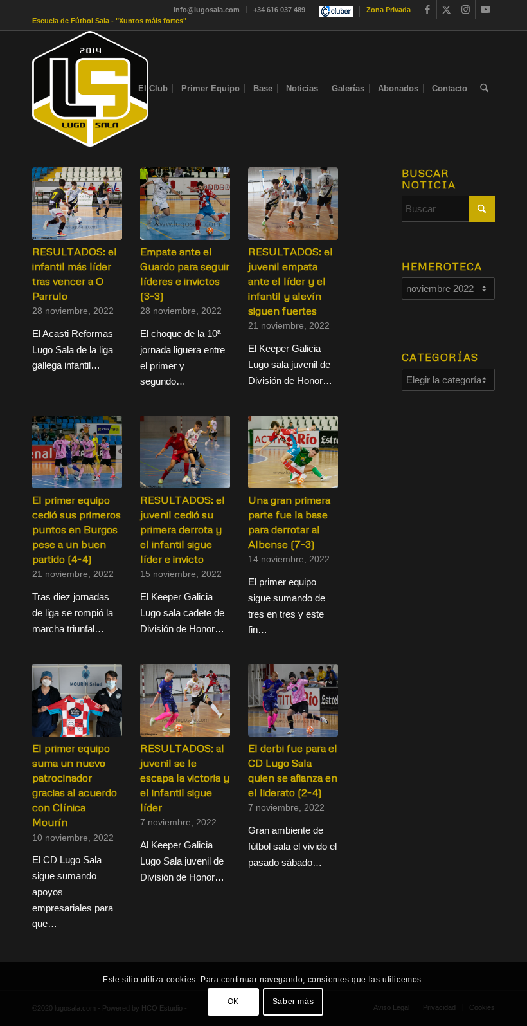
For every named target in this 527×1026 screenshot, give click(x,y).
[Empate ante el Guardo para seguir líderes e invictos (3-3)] (185, 203)
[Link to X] (446, 9)
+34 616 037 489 (279, 10)
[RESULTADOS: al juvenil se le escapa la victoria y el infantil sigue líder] (185, 700)
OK (233, 1001)
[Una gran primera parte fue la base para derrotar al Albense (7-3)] (293, 452)
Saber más (293, 1001)
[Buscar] (484, 89)
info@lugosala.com (207, 10)
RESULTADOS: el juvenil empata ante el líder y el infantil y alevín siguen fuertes (290, 280)
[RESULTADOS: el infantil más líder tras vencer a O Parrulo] (77, 203)
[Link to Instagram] (465, 9)
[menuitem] (207, 9)
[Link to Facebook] (427, 9)
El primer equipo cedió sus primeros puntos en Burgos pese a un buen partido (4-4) (76, 529)
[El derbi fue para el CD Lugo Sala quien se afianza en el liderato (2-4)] (293, 700)
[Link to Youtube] (485, 9)
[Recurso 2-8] (90, 89)
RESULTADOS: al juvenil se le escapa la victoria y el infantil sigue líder (184, 777)
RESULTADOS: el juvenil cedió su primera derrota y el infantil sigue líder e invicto (182, 529)
